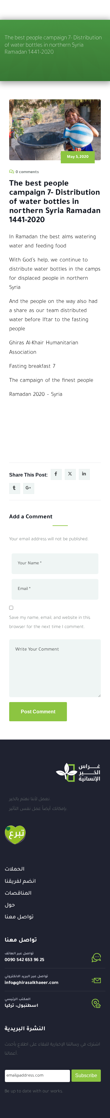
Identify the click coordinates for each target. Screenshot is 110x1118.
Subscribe (86, 1075)
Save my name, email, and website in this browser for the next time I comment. (49, 623)
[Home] (78, 772)
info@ (10, 983)
